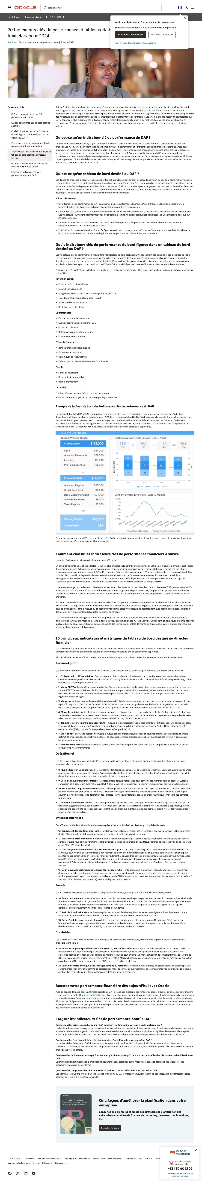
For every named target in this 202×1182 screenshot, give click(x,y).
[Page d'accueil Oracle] (25, 8)
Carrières (148, 1158)
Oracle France (14, 16)
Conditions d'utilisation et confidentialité (43, 1158)
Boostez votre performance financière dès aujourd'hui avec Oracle (29, 165)
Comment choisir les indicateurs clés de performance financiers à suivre (30, 145)
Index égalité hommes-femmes (77, 1158)
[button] (9, 7)
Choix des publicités (133, 1158)
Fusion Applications (34, 16)
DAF (59, 16)
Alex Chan (12, 42)
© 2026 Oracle (14, 1158)
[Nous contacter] (192, 7)
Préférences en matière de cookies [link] (107, 1158)
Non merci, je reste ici (162, 34)
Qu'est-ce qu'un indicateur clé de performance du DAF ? (27, 116)
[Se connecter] (186, 7)
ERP (51, 16)
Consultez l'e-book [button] (110, 1128)
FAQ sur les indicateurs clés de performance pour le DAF (26, 173)
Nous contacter (61, 1163)
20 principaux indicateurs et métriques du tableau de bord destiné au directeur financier (31, 154)
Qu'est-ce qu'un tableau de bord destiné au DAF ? (30, 124)
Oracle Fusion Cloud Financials (94, 994)
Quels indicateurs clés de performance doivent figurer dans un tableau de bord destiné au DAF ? (30, 134)
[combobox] (101, 7)
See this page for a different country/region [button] (135, 42)
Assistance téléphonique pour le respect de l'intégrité (30, 1163)
